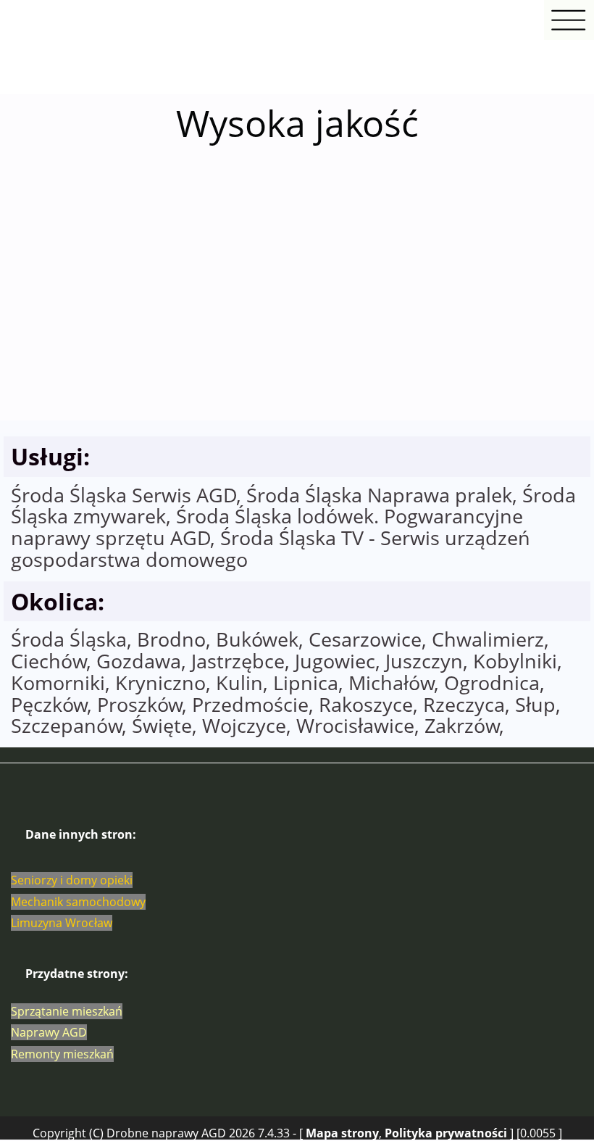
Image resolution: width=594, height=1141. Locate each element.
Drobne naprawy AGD (166, 1133)
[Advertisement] (297, 306)
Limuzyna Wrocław (61, 923)
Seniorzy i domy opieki (72, 880)
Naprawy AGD (49, 1032)
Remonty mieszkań (62, 1054)
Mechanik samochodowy (78, 902)
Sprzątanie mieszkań (66, 1011)
